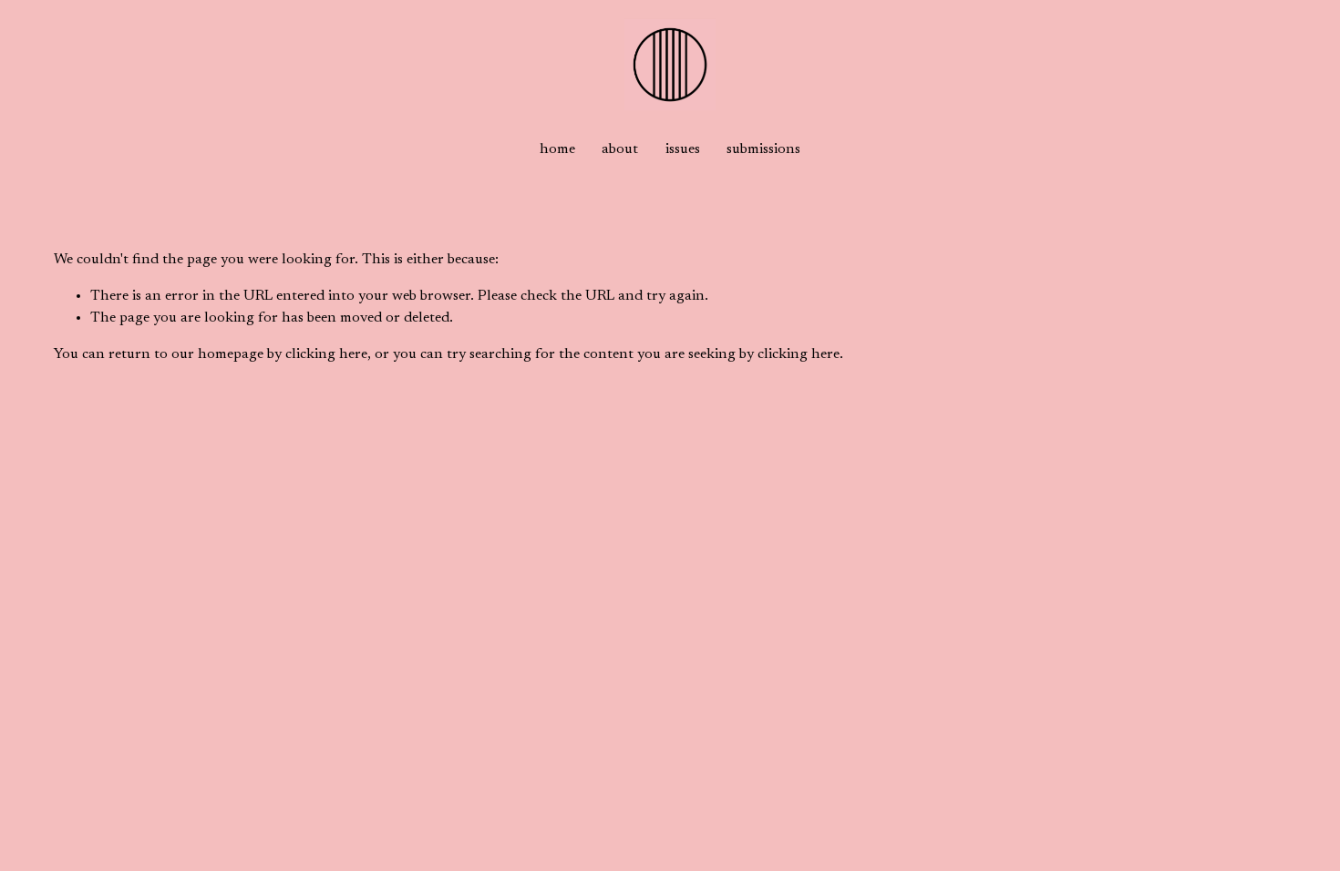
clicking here (326, 354)
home (557, 149)
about (620, 149)
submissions (763, 149)
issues (682, 149)
